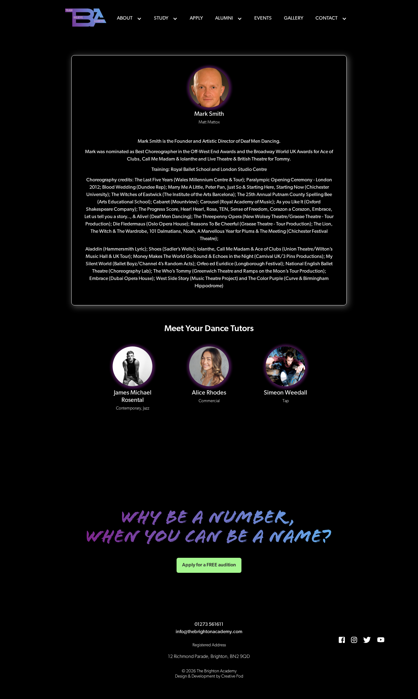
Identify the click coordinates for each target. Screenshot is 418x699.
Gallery (293, 18)
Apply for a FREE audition (209, 565)
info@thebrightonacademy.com (209, 631)
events (263, 18)
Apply (196, 18)
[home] (86, 18)
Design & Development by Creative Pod (209, 676)
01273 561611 (209, 624)
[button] (129, 18)
